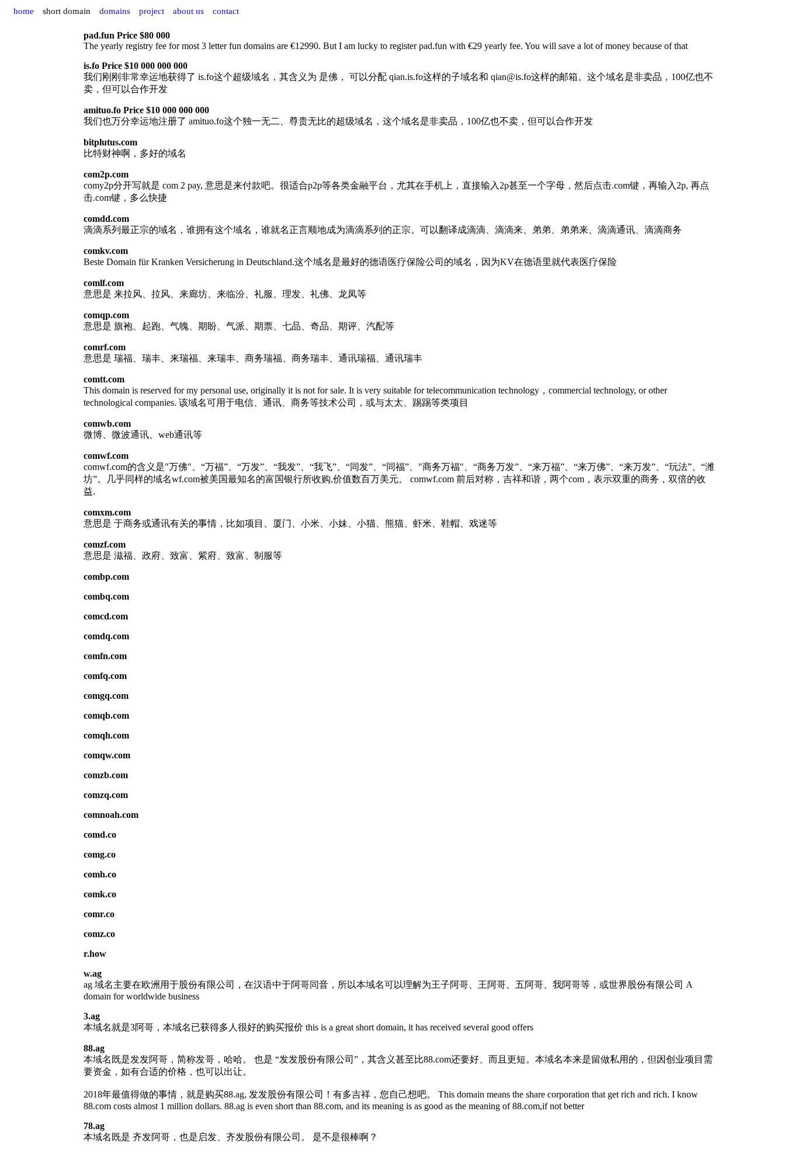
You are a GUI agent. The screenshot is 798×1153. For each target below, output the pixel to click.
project (151, 11)
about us (188, 11)
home (23, 11)
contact (226, 11)
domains (114, 11)
